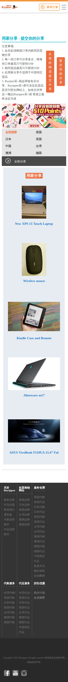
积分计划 (39, 592)
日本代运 (39, 511)
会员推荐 (39, 597)
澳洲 (8, 152)
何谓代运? (25, 592)
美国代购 (39, 497)
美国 (39, 132)
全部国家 (11, 132)
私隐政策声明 (33, 662)
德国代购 (39, 546)
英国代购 (39, 516)
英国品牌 (24, 509)
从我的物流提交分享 (50, 71)
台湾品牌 (24, 514)
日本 (8, 139)
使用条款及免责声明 (54, 657)
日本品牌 (24, 504)
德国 (39, 152)
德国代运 (39, 551)
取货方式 (39, 566)
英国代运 (39, 521)
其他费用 (39, 575)
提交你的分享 (60, 71)
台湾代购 (39, 526)
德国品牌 (24, 524)
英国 (39, 139)
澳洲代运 (39, 541)
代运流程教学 (9, 532)
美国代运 (39, 502)
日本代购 (39, 506)
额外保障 (39, 570)
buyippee (10, 7)
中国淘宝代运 (39, 559)
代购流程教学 (9, 522)
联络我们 (9, 509)
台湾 (39, 146)
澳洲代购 (39, 536)
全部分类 (20, 161)
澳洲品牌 (24, 519)
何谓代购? (10, 592)
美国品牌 (24, 499)
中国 (8, 146)
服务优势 (9, 499)
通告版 (8, 514)
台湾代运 (39, 531)
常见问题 (9, 504)
